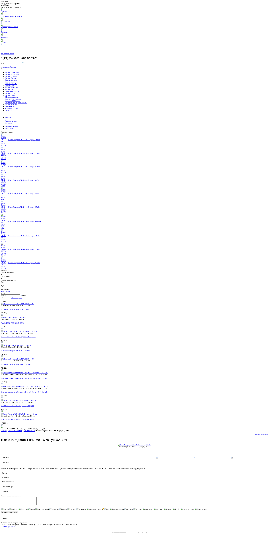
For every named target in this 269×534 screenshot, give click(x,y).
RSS (4, 526)
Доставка (4, 32)
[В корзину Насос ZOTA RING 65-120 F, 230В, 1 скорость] (2, 411)
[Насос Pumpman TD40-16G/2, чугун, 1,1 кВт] (3, 241)
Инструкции (5, 21)
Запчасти (8, 110)
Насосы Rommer (11, 76)
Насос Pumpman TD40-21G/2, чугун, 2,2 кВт (24, 263)
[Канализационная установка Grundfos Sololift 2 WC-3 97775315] (24, 373)
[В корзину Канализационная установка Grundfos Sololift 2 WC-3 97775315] (2, 384)
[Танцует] (63, 509)
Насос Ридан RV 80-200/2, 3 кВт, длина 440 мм (18, 419)
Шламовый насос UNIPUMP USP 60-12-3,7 (16, 309)
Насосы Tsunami (11, 104)
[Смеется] (5, 509)
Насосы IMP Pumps (12, 72)
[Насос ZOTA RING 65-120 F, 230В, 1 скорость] (18, 400)
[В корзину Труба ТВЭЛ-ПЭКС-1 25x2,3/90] (2, 329)
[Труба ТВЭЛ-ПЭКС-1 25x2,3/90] (13, 317)
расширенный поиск (8, 67)
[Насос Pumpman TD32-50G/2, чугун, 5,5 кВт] (3, 213)
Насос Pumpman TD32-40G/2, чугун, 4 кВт (23, 193)
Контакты (4, 37)
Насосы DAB (10, 82)
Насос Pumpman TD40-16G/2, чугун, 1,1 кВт (24, 236)
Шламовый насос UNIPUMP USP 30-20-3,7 (16, 364)
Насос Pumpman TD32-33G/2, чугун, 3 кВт (23, 180)
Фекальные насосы (12, 91)
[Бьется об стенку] (187, 509)
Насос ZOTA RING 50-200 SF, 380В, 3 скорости (18, 337)
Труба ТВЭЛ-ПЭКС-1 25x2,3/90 (12, 323)
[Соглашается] (148, 509)
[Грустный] (23, 509)
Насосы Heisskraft (11, 87)
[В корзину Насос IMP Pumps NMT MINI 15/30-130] (2, 356)
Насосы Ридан (10, 95)
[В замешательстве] (94, 509)
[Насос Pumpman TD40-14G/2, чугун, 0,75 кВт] (3, 228)
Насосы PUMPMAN (12, 74)
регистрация (5, 291)
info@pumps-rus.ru (7, 54)
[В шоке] (31, 509)
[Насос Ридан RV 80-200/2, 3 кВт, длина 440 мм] (19, 414)
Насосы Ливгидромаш (13, 99)
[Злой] (106, 509)
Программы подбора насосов (11, 16)
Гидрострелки (10, 106)
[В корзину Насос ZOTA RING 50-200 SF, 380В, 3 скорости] (2, 342)
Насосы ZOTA (10, 93)
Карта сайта (9, 128)
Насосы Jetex (9, 89)
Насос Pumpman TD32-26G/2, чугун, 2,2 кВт (24, 167)
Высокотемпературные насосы (16, 103)
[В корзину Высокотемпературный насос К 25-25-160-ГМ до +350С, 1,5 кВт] (2, 398)
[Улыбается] (13, 509)
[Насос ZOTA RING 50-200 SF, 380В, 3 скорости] (19, 331)
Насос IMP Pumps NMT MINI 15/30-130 (15, 351)
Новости (8, 117)
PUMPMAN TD (29, 431)
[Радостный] (158, 509)
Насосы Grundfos (11, 84)
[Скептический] (201, 509)
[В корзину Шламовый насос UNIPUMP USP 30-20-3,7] (2, 370)
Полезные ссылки (11, 126)
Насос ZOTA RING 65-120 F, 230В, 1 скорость (17, 406)
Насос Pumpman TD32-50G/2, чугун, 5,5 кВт (24, 207)
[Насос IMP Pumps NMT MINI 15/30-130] (16, 345)
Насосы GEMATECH (12, 101)
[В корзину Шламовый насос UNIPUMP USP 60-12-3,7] (2, 315)
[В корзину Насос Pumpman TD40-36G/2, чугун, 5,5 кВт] (157, 458)
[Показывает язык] (117, 509)
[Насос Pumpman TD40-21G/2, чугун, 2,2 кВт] (3, 268)
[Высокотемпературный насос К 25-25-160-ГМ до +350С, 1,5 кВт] (25, 386)
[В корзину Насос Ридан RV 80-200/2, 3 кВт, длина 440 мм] (2, 425)
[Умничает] (128, 509)
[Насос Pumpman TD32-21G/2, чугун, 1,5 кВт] (3, 159)
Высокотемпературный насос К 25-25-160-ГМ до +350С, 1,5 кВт (24, 392)
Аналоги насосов (11, 121)
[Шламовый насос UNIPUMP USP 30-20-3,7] (17, 359)
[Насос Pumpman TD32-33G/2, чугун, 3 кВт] (3, 186)
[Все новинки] (2, 427)
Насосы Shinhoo (10, 78)
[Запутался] (137, 509)
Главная (4, 11)
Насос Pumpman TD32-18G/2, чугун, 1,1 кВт (24, 140)
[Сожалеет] (168, 509)
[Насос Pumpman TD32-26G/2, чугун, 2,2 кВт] (3, 172)
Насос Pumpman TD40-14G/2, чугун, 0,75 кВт (24, 221)
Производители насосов (9, 27)
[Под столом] (81, 509)
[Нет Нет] (176, 509)
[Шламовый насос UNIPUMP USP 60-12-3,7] (17, 304)
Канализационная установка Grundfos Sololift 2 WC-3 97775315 (24, 378)
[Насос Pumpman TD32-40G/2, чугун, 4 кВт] (3, 199)
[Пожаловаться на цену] (232, 458)
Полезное (8, 123)
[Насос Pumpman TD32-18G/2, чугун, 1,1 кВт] (3, 145)
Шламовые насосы (11, 97)
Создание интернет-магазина (119, 532)
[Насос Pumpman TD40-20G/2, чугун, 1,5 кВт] (3, 255)
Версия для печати (261, 434)
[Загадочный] (103, 509)
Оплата (3, 42)
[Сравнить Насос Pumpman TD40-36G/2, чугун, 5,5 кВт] (194, 458)
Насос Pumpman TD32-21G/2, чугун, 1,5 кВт (24, 153)
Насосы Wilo (9, 86)
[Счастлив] (71, 509)
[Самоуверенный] (42, 509)
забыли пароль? (16, 298)
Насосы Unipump (11, 80)
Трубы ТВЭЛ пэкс (11, 108)
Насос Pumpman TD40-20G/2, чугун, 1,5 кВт (24, 249)
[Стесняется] (54, 509)
